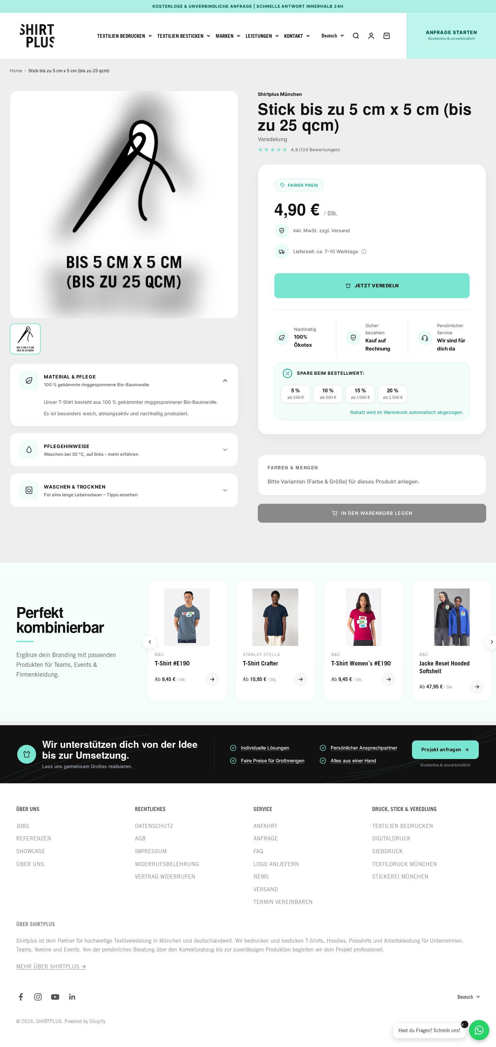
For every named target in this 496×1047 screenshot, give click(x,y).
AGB (140, 838)
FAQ (258, 851)
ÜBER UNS (30, 864)
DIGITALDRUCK (391, 838)
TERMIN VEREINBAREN (283, 902)
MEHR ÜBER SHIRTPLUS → (51, 966)
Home (16, 70)
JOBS (22, 826)
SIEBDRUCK (387, 851)
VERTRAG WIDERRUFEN (165, 876)
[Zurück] (149, 641)
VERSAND (265, 889)
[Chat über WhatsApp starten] (479, 1030)
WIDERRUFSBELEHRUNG (167, 864)
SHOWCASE (30, 851)
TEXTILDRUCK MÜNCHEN (404, 864)
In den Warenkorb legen (377, 513)
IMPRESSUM (151, 851)
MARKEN (224, 36)
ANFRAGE (265, 838)
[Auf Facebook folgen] (20, 996)
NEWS (261, 876)
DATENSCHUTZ (154, 826)
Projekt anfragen (445, 749)
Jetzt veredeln (377, 285)
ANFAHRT (265, 826)
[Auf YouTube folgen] (55, 996)
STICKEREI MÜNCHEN (400, 876)
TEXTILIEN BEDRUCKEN (121, 36)
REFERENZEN (33, 838)
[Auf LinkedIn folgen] (72, 996)
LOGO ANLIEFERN (276, 864)
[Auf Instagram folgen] (38, 996)
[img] (364, 251)
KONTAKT (293, 36)
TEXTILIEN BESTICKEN (180, 36)
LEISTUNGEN (259, 36)
